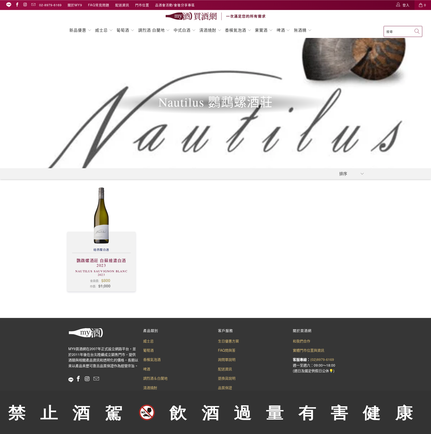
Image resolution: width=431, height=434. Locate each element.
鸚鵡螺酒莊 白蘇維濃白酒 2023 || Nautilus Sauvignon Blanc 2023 (101, 215)
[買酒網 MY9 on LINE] (8, 4)
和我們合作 (301, 340)
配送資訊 (122, 4)
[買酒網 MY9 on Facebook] (17, 4)
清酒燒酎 (207, 30)
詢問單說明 (226, 359)
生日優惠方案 (228, 340)
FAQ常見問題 (98, 4)
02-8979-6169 (50, 4)
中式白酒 (183, 30)
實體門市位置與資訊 (308, 350)
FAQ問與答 (226, 350)
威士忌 (101, 30)
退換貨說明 (226, 378)
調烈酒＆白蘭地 (155, 378)
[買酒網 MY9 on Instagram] (25, 4)
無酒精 (301, 30)
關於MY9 (75, 4)
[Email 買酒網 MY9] (33, 4)
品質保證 (225, 387)
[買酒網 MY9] (215, 16)
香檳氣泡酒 (235, 30)
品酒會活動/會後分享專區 (175, 4)
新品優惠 (77, 30)
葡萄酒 (122, 30)
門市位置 (142, 4)
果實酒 (261, 30)
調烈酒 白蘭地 (151, 30)
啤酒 (281, 30)
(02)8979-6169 (322, 359)
